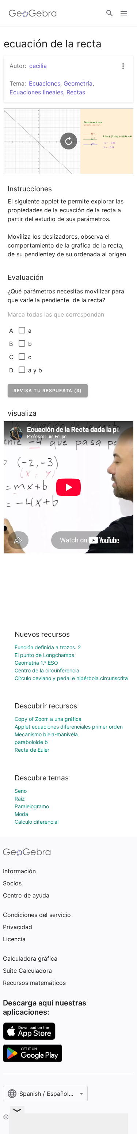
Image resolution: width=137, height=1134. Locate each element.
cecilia (38, 65)
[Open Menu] (123, 13)
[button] (48, 390)
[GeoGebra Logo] (33, 13)
